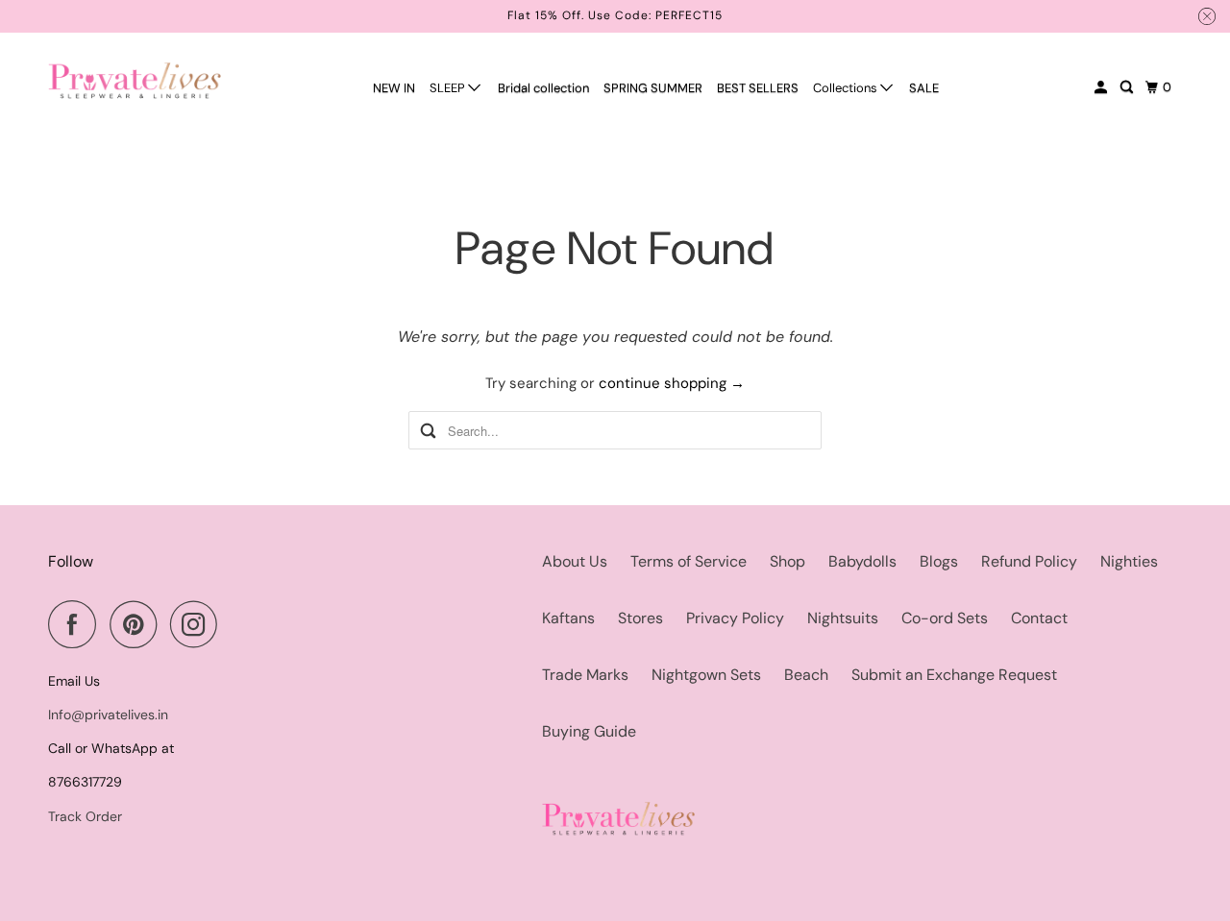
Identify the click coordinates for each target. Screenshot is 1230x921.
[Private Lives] (134, 80)
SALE (924, 88)
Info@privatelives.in (108, 714)
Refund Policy (1029, 561)
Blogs (939, 561)
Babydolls (862, 561)
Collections (846, 88)
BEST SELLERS (758, 88)
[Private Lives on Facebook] (77, 624)
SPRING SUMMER (652, 88)
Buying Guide (589, 731)
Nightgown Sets (706, 675)
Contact (1039, 618)
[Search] (1128, 87)
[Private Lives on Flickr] (236, 624)
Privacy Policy (735, 618)
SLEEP (449, 88)
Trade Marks (585, 675)
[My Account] (1102, 87)
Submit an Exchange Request (954, 675)
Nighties (1129, 561)
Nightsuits (842, 618)
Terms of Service (688, 561)
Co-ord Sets (944, 618)
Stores (640, 618)
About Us (574, 561)
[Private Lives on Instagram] (199, 624)
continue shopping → (672, 383)
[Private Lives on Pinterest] (138, 624)
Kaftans (568, 618)
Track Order (85, 816)
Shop (787, 561)
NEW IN (394, 88)
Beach (806, 675)
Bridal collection (543, 88)
